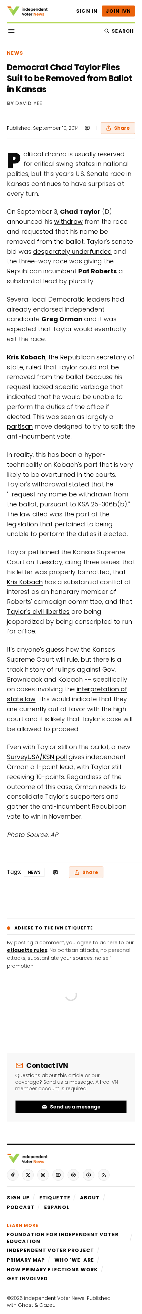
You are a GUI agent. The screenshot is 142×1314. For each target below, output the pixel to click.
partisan (20, 426)
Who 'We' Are (74, 1260)
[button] (18, 1197)
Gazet (46, 1305)
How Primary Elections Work (52, 1269)
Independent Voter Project (50, 1250)
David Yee (29, 104)
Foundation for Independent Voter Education (63, 1238)
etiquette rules (27, 950)
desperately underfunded (72, 251)
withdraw (68, 221)
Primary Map (26, 1260)
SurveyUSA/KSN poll (37, 757)
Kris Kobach (25, 582)
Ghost (25, 1305)
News (15, 53)
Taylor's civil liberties (38, 611)
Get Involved (27, 1278)
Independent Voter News (54, 1298)
